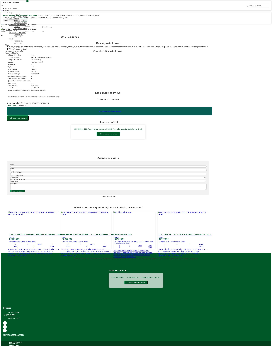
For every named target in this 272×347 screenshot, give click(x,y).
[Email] (136, 323)
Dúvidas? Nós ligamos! (18, 118)
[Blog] (136, 327)
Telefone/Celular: (16, 172)
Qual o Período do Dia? (17, 179)
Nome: (12, 164)
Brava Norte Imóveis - (10, 2)
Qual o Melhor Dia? (16, 176)
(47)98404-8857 (10, 315)
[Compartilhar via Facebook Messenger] (110, 200)
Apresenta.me (15, 342)
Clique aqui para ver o (109, 134)
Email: (12, 168)
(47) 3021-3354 (13, 312)
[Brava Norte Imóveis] (136, 330)
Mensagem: (14, 183)
